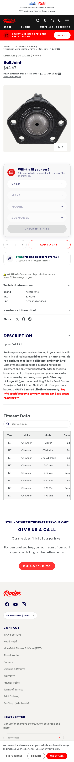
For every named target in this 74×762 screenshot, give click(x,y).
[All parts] (67, 20)
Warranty (9, 675)
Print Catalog (11, 696)
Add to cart (49, 244)
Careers (8, 662)
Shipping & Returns (14, 669)
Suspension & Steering (55, 27)
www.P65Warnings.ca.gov (17, 277)
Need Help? (10, 641)
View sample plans (12, 76)
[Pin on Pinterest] (30, 319)
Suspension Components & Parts (19, 49)
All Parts (7, 46)
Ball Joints (43, 49)
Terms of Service (13, 689)
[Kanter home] (6, 35)
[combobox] (37, 184)
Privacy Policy (11, 682)
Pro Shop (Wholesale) (16, 703)
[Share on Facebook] (24, 319)
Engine (25, 27)
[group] (37, 120)
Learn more (48, 11)
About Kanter (11, 655)
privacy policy (52, 748)
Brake (7, 27)
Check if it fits (36, 228)
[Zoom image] (37, 118)
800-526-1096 (37, 566)
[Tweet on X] (17, 319)
